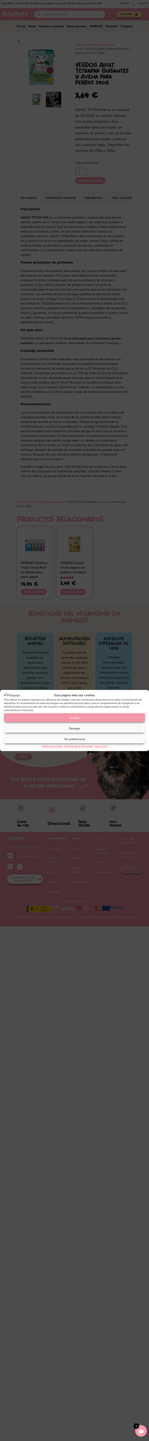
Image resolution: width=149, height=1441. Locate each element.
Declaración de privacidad (78, 746)
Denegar (74, 728)
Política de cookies (52, 746)
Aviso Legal (101, 746)
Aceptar (74, 718)
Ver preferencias (74, 739)
